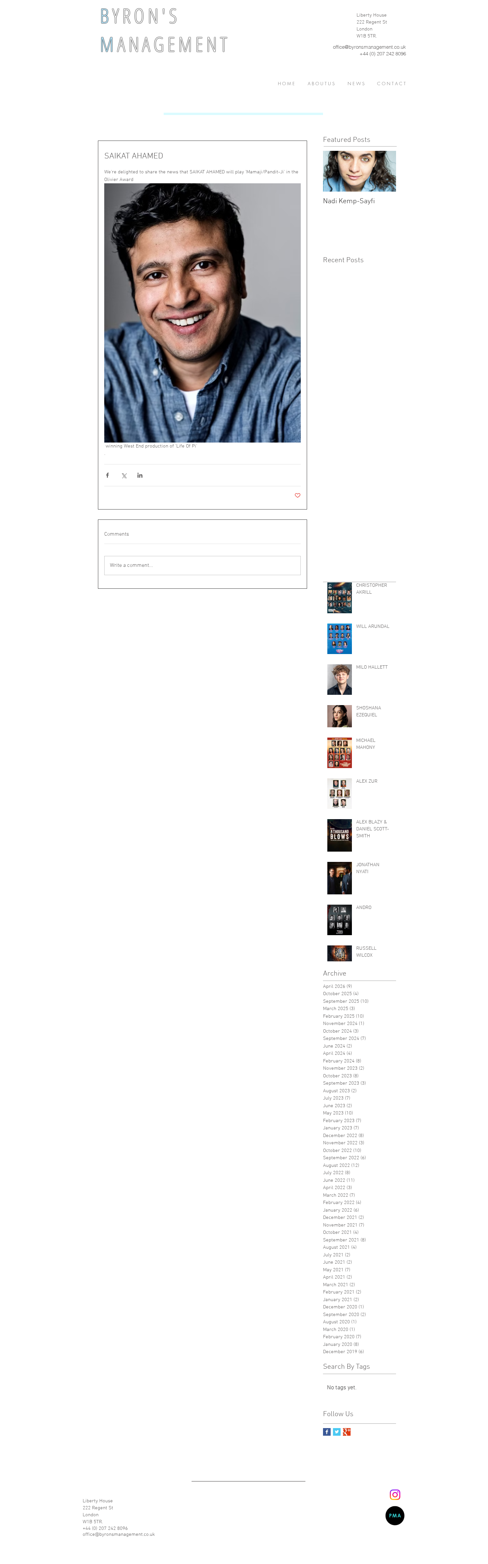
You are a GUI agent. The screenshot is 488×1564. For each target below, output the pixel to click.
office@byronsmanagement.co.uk (369, 47)
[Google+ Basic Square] (347, 1432)
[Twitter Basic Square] (337, 1432)
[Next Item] (385, 171)
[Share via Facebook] (107, 475)
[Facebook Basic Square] (327, 1432)
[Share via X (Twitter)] (124, 475)
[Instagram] (395, 1495)
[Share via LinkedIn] (140, 475)
